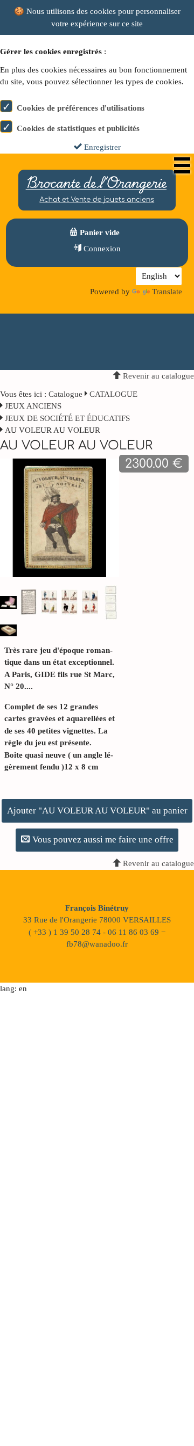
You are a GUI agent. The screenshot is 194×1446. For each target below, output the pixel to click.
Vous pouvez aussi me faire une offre (102, 839)
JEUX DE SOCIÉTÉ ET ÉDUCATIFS (67, 418)
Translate (167, 291)
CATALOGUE (113, 394)
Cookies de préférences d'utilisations (80, 108)
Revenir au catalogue (157, 376)
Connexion (101, 248)
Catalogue (65, 394)
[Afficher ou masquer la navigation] (182, 165)
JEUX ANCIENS (33, 406)
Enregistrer (101, 147)
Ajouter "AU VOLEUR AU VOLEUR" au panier (97, 810)
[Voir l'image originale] (59, 517)
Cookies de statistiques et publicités (78, 128)
